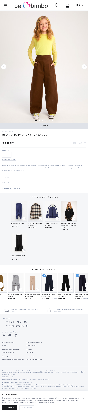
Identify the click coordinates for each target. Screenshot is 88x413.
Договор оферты (8, 356)
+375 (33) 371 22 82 (15, 322)
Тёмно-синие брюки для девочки (48, 295)
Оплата (4, 346)
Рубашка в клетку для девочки (35, 224)
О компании (30, 356)
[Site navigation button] (5, 6)
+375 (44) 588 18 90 (15, 326)
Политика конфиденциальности (13, 359)
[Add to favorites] (23, 218)
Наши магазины (31, 346)
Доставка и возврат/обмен (11, 349)
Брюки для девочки (17, 223)
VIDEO (45, 126)
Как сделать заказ (8, 342)
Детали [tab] (5, 183)
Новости (29, 349)
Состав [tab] (5, 177)
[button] (3, 66)
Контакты (29, 352)
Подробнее (27, 408)
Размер (5, 150)
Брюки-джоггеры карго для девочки (32, 295)
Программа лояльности (34, 342)
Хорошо (10, 408)
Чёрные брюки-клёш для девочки (18, 256)
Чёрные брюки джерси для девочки (65, 295)
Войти (78, 5)
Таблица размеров (8, 352)
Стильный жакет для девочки (51, 224)
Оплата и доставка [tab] (11, 189)
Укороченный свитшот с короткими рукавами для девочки (68, 225)
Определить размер (9, 159)
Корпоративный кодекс (34, 359)
